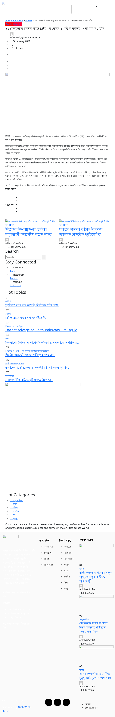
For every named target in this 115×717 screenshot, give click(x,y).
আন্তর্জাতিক (44, 351)
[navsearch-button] (86, 9)
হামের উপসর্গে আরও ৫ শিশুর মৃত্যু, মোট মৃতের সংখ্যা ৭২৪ (95, 675)
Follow (14, 271)
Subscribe (15, 285)
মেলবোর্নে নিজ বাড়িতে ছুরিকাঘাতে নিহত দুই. (29, 379)
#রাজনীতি (18, 24)
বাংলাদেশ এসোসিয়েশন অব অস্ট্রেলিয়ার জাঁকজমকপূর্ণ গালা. (37, 367)
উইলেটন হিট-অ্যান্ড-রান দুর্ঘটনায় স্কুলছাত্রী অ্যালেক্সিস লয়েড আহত (28, 231)
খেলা (7, 338)
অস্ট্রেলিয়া (35, 351)
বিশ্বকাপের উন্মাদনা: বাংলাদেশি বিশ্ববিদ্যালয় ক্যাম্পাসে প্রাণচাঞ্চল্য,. (42, 342)
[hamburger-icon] (75, 9)
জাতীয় (81, 568)
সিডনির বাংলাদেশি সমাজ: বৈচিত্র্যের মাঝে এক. (30, 354)
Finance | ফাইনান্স (13, 326)
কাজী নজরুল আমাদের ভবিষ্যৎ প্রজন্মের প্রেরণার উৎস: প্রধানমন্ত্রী (95, 576)
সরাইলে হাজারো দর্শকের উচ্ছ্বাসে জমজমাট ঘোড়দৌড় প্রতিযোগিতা (80, 231)
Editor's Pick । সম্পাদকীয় (18, 351)
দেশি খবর (8, 301)
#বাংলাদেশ (9, 24)
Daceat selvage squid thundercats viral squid (41, 330)
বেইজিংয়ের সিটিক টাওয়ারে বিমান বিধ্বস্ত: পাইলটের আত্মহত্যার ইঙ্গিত (93, 627)
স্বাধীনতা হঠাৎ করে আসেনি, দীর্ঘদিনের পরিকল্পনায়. (32, 305)
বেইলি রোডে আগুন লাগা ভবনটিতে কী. (25, 317)
